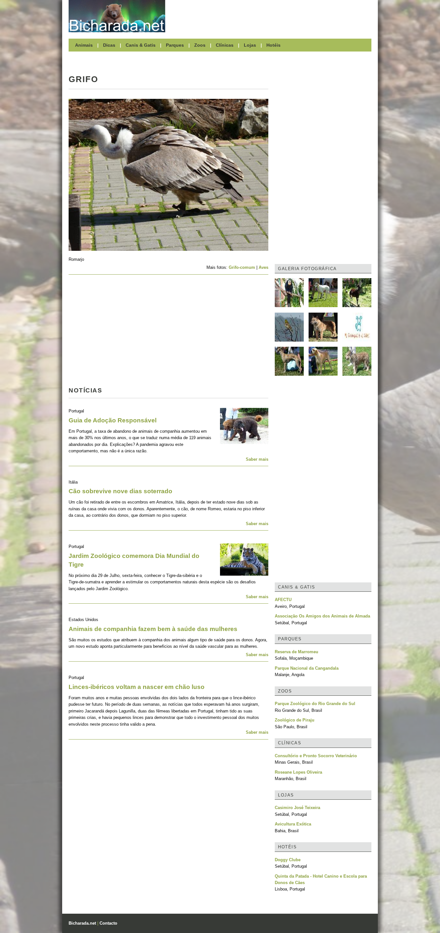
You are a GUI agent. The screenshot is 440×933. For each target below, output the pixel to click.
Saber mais (257, 459)
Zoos (200, 45)
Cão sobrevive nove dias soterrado (120, 491)
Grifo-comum (242, 267)
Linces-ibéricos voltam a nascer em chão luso (137, 686)
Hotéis (273, 45)
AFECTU (283, 599)
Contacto (108, 923)
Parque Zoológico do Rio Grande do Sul (315, 703)
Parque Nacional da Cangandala (307, 668)
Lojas (250, 45)
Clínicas (225, 45)
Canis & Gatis (141, 45)
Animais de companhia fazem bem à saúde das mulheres (153, 629)
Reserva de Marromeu (296, 651)
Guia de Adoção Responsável (113, 420)
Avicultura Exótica (293, 824)
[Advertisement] (271, 16)
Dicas (109, 45)
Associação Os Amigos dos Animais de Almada (322, 616)
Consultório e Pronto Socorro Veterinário (316, 755)
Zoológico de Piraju (294, 720)
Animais (84, 45)
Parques (175, 45)
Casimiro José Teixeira (297, 807)
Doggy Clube (288, 859)
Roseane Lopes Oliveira (298, 772)
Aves (263, 267)
